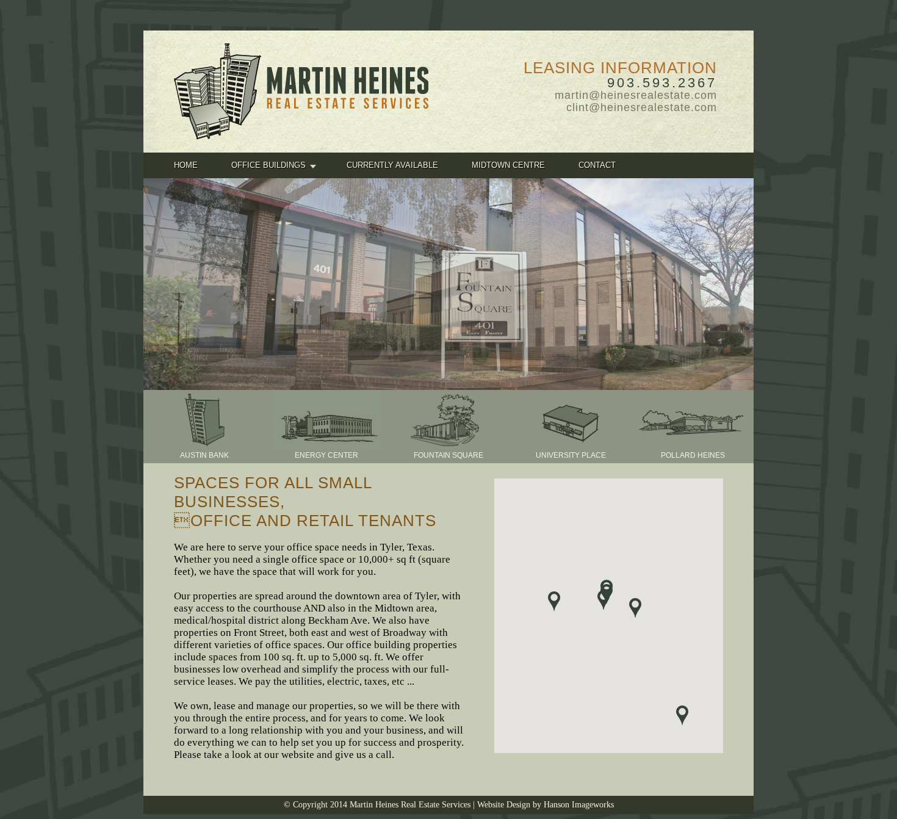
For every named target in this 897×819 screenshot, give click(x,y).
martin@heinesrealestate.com (636, 95)
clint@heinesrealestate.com (641, 107)
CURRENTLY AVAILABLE (392, 165)
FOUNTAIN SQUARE (448, 455)
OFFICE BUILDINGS (268, 165)
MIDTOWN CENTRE (508, 165)
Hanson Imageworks (579, 804)
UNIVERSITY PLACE (571, 455)
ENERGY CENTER (326, 455)
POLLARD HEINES (693, 455)
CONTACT (597, 165)
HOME (186, 165)
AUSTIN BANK (204, 455)
